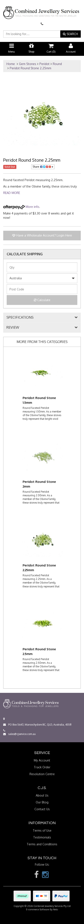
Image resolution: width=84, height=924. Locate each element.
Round (57, 64)
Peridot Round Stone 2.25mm (30, 68)
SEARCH (72, 34)
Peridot (44, 64)
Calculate (43, 300)
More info (32, 206)
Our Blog (42, 802)
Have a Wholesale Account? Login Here (44, 235)
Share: (36, 166)
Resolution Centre (42, 774)
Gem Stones (27, 64)
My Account (42, 760)
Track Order (42, 767)
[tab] (42, 317)
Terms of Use (42, 830)
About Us (42, 795)
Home (10, 64)
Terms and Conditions (42, 844)
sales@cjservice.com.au (22, 734)
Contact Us (42, 809)
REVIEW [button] (12, 328)
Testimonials (42, 837)
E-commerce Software (37, 909)
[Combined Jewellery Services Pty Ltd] (42, 9)
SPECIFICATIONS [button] (20, 317)
